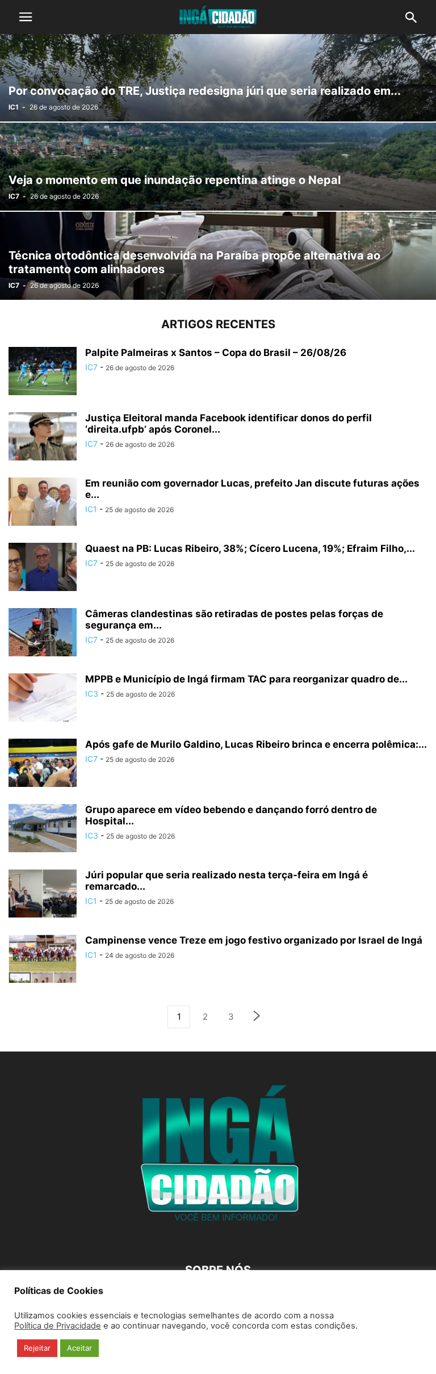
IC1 (14, 107)
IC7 (14, 196)
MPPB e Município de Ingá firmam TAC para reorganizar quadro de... (246, 679)
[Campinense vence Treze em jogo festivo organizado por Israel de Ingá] (43, 960)
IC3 (91, 693)
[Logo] (218, 1235)
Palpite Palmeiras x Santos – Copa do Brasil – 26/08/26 (215, 352)
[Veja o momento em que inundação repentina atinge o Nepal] (218, 167)
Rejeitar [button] (37, 1347)
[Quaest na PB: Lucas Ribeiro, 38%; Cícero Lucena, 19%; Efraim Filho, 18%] (43, 568)
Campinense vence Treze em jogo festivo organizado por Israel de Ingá (253, 940)
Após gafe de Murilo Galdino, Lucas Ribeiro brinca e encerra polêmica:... (256, 744)
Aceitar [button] (79, 1347)
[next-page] (257, 1017)
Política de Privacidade (57, 1326)
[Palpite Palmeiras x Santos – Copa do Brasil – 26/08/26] (43, 372)
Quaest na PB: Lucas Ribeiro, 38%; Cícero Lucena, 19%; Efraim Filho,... (250, 548)
